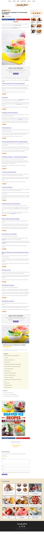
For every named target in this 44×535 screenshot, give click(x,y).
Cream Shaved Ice (7, 187)
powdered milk (4, 242)
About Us (29, 1)
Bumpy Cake (32, 33)
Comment (3, 458)
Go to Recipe (4, 109)
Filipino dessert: (21, 99)
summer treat (14, 27)
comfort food (13, 213)
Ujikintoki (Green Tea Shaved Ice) (11, 203)
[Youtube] (24, 526)
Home (3, 10)
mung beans (20, 119)
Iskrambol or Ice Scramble (10, 234)
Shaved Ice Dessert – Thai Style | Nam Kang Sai (15, 157)
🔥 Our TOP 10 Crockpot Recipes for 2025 (33, 22)
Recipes (9, 1)
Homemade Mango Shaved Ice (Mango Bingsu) (15, 141)
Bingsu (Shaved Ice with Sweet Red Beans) (14, 83)
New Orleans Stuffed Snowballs (11, 219)
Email (3, 469)
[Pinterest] (22, 526)
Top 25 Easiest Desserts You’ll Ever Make (39, 22)
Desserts (14, 1)
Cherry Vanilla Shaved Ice (9, 172)
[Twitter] (21, 526)
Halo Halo (5, 97)
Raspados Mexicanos (8, 285)
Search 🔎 (34, 1)
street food (4, 239)
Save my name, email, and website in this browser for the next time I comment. (16, 472)
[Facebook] (19, 526)
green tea (17, 207)
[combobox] (36, 11)
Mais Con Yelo (7, 270)
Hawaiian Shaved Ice (8, 301)
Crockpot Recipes (23, 1)
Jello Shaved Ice (7, 127)
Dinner (18, 1)
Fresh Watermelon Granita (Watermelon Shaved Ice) (15, 253)
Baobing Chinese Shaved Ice (10, 112)
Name (3, 465)
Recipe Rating (4, 455)
